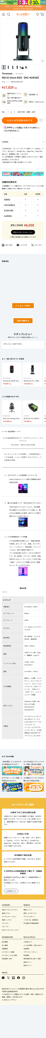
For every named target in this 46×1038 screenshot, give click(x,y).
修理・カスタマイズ (30, 913)
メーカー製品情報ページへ (11, 431)
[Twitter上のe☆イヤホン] (8, 977)
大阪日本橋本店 (9, 205)
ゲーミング (19, 74)
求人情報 (5, 945)
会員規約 (26, 949)
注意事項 (5, 142)
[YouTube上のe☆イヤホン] (3, 977)
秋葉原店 (7, 199)
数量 (3, 112)
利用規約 (26, 955)
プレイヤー (5, 923)
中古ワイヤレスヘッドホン (10, 930)
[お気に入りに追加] (41, 120)
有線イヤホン (6, 913)
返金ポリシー (28, 962)
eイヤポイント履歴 (8, 952)
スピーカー (5, 926)
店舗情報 (5, 949)
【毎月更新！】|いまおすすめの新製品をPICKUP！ (11, 762)
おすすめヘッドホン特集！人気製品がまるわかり (12, 779)
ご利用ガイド (11, 891)
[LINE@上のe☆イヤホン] (13, 977)
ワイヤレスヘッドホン (9, 916)
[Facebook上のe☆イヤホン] (18, 977)
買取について (28, 910)
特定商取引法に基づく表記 (32, 959)
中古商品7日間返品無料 (31, 923)
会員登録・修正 (7, 959)
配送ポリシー (28, 965)
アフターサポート (29, 916)
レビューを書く (25, 306)
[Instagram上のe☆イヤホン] (23, 977)
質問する (20, 321)
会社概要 (5, 942)
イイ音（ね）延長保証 (31, 920)
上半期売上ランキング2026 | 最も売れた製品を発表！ (34, 779)
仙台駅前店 (8, 216)
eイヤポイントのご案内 (9, 955)
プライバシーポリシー (31, 952)
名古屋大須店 (8, 210)
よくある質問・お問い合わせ (33, 945)
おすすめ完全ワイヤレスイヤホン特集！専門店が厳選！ (34, 762)
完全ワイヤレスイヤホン (10, 910)
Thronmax (7, 73)
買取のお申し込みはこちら (23, 232)
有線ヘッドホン (7, 920)
